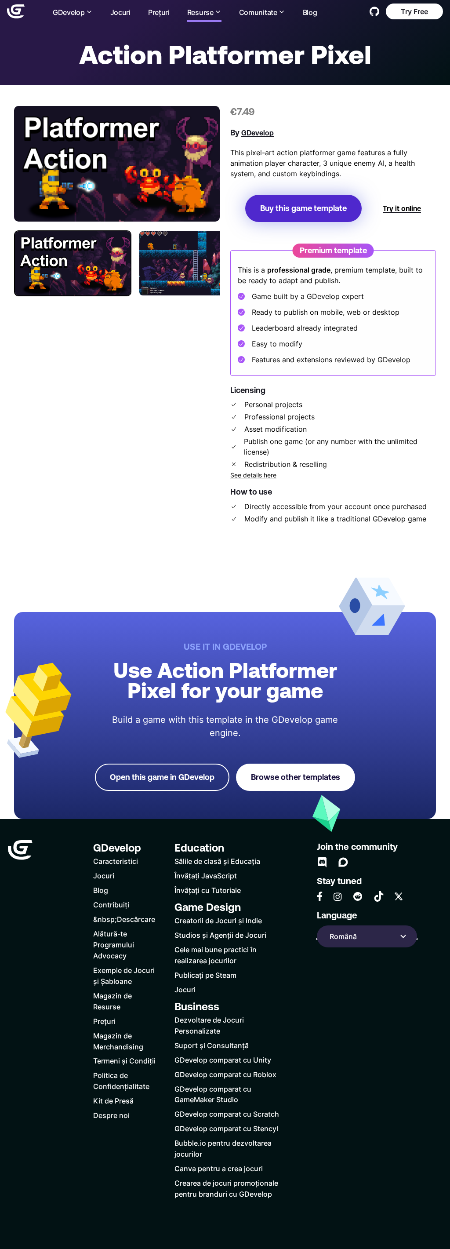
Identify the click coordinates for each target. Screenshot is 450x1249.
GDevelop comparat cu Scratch (226, 1114)
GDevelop (257, 133)
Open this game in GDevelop (162, 777)
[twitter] (399, 896)
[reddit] (357, 896)
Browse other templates (295, 777)
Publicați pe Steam (205, 975)
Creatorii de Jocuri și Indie (218, 920)
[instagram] (337, 896)
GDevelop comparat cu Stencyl (226, 1128)
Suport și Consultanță (211, 1045)
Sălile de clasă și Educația (217, 861)
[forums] (343, 862)
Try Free (414, 11)
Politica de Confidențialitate (121, 1080)
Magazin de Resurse (112, 1001)
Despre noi (111, 1115)
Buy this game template (303, 208)
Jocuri (120, 12)
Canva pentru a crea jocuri (218, 1168)
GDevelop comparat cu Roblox (225, 1074)
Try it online (402, 208)
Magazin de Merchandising (118, 1041)
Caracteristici (115, 861)
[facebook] (320, 896)
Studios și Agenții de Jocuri (220, 935)
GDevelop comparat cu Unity (222, 1060)
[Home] (16, 11)
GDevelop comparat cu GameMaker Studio (212, 1094)
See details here (253, 475)
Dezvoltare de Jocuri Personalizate (209, 1025)
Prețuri (159, 12)
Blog (310, 12)
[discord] (322, 862)
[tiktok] (379, 896)
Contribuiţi (111, 904)
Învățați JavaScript (205, 875)
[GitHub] (374, 11)
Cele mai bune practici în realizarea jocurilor (215, 954)
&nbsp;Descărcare (124, 919)
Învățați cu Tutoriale (207, 890)
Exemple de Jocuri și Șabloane (124, 975)
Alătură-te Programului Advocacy (113, 945)
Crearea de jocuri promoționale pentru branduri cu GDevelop (226, 1188)
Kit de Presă (113, 1101)
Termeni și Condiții (124, 1061)
